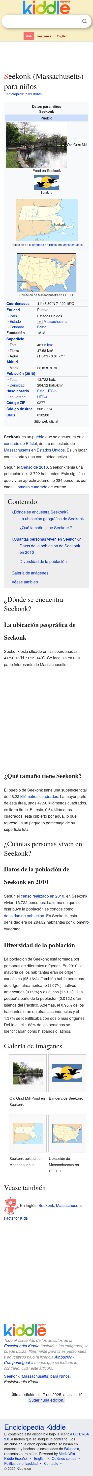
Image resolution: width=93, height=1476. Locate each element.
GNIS (10, 414)
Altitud (12, 361)
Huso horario (17, 390)
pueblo (38, 437)
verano (20, 396)
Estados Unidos (51, 450)
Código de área (19, 408)
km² (50, 344)
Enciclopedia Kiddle (21, 1346)
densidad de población (24, 915)
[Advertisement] (46, 55)
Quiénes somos (64, 1458)
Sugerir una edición (46, 1400)
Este (40, 390)
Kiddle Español (16, 1458)
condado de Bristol (45, 244)
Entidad (13, 309)
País (13, 315)
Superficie (15, 338)
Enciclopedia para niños (23, 93)
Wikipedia (71, 1448)
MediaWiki (67, 1453)
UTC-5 (51, 390)
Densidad (17, 385)
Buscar (85, 21)
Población (15, 373)
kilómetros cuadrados (39, 796)
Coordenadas (18, 303)
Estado (15, 321)
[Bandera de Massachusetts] (40, 321)
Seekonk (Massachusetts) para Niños (37, 1376)
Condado (17, 326)
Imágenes (44, 36)
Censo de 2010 (34, 467)
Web (29, 36)
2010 (30, 373)
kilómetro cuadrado (30, 487)
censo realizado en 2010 (42, 896)
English (62, 36)
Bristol (42, 326)
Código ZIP (16, 402)
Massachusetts (72, 244)
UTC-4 (42, 396)
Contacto (51, 1463)
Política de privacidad (21, 1463)
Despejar (74, 21)
